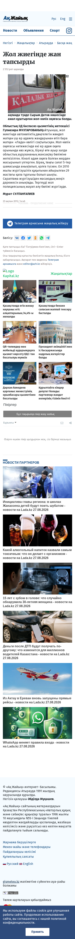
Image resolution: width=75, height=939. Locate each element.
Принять (37, 932)
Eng (62, 19)
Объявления (33, 30)
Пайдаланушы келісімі (19, 852)
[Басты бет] (15, 19)
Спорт (55, 30)
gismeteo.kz (11, 881)
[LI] (11, 873)
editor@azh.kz (31, 263)
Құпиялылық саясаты (18, 856)
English (28, 864)
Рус (54, 19)
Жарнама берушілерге (19, 842)
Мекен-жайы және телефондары (27, 847)
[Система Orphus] (10, 893)
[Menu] (70, 19)
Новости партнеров (21, 462)
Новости (10, 30)
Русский (12, 864)
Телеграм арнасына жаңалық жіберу (41, 223)
